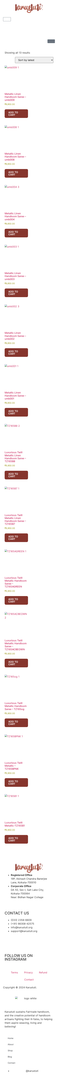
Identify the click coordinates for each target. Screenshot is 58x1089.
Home (10, 1038)
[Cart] (7, 19)
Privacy (28, 972)
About (11, 1044)
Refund (43, 972)
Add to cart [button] (13, 113)
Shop (10, 1050)
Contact (29, 979)
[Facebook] (17, 940)
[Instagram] (8, 940)
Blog (10, 1056)
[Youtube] (25, 940)
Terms (14, 972)
